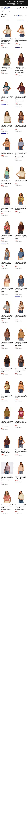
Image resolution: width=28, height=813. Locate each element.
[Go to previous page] (17, 16)
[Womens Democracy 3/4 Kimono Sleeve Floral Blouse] (7, 227)
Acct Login (23, 8)
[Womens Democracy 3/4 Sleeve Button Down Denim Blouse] (21, 254)
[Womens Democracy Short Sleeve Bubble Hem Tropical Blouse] (7, 280)
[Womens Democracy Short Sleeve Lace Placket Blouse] (21, 172)
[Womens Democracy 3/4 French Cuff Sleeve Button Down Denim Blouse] (21, 467)
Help (18, 8)
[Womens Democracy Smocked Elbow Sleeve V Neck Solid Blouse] (21, 59)
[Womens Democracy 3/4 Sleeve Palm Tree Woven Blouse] (7, 117)
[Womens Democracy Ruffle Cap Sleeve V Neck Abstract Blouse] (21, 441)
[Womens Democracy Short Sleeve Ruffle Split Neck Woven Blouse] (7, 413)
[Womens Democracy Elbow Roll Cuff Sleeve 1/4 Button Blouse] (21, 143)
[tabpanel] (14, 2)
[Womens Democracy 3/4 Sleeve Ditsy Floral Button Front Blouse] (21, 360)
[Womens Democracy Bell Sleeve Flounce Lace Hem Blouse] (21, 87)
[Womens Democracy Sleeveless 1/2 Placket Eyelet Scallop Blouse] (7, 254)
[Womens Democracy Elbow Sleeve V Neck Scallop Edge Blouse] (21, 280)
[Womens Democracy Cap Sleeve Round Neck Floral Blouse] (21, 117)
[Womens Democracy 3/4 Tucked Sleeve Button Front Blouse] (7, 467)
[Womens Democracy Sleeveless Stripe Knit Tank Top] (7, 198)
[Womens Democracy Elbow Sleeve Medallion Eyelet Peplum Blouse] (21, 334)
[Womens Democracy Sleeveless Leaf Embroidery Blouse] (21, 30)
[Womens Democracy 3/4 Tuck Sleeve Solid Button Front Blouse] (21, 496)
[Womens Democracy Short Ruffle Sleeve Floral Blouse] (7, 143)
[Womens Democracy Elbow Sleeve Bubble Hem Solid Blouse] (7, 334)
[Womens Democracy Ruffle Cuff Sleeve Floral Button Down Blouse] (21, 198)
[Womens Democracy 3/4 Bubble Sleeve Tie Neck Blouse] (7, 360)
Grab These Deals (18, 3)
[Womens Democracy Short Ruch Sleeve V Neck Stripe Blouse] (7, 496)
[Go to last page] (25, 16)
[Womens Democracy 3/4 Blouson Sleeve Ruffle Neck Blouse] (21, 227)
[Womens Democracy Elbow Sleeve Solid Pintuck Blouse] (7, 306)
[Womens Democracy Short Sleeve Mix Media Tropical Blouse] (7, 87)
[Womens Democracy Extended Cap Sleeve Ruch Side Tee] (21, 413)
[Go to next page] (24, 16)
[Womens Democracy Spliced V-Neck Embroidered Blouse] (7, 441)
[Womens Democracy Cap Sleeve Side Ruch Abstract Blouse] (7, 386)
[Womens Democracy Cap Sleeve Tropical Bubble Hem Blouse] (21, 386)
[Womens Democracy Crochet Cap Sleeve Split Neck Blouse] (7, 59)
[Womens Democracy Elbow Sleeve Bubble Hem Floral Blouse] (21, 306)
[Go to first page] (15, 16)
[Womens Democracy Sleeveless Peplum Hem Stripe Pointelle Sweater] (7, 172)
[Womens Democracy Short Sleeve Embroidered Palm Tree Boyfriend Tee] (7, 30)
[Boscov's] (7, 8)
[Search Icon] (2, 11)
